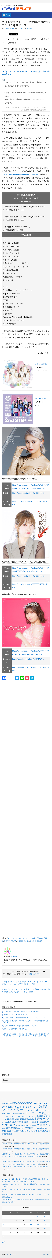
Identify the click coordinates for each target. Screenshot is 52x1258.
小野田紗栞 (22, 1122)
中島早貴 (40, 1116)
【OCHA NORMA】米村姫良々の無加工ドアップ (20, 1026)
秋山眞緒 (26, 941)
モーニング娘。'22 (18, 1116)
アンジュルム (33, 1110)
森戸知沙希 (20, 1125)
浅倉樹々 (42, 1125)
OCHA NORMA (8, 1107)
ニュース (20, 28)
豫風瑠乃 (39, 941)
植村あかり (27, 1125)
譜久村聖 (15, 1131)
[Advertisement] (20, 699)
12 (17, 1224)
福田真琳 (20, 941)
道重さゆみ (41, 1131)
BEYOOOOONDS (22, 1103)
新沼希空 (7, 941)
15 (38, 1224)
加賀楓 (17, 1119)
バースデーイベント (19, 1113)
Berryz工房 (7, 1103)
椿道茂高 (29, 28)
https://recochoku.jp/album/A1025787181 (28, 659)
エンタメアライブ (12, 1254)
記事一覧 (14, 956)
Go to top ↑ (46, 1254)
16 (45, 1224)
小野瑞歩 (39, 938)
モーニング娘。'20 (30, 1116)
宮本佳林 (30, 1119)
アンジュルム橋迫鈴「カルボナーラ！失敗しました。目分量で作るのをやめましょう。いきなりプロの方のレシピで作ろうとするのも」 (26, 1035)
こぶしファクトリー (28, 1107)
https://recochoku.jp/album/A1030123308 (28, 493)
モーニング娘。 (36, 1113)
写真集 (10, 1119)
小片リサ (39, 1118)
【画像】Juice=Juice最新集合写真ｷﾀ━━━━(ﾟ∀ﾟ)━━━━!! (24, 1018)
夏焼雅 (23, 1119)
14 (31, 1224)
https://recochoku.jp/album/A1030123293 (28, 576)
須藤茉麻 (8, 1134)
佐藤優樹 (47, 1116)
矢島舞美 (29, 1128)
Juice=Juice (40, 1103)
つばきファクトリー (23, 938)
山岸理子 (34, 1122)
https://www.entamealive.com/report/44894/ (21, 174)
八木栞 (33, 938)
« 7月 (3, 1242)
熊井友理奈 (11, 1128)
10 (3, 1224)
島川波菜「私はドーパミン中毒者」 (15, 1014)
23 (45, 1228)
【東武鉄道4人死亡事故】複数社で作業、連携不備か (21, 1011)
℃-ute (17, 1107)
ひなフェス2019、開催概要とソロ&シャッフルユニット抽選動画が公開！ (26, 1167)
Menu (8, 15)
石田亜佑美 (37, 1128)
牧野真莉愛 (21, 1128)
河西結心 (13, 941)
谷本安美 (33, 941)
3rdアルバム (12, 938)
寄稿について (34, 974)
